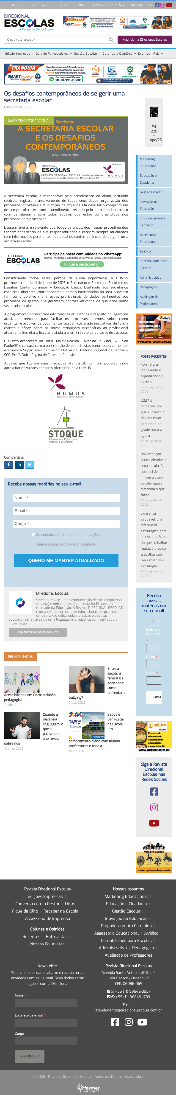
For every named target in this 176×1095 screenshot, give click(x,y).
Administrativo (150, 277)
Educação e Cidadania (148, 179)
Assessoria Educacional (148, 238)
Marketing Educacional (148, 162)
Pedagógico (148, 287)
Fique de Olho (25, 911)
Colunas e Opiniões (118, 54)
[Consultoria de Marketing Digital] (88, 1088)
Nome (152, 656)
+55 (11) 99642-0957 (99, 5)
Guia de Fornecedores (52, 54)
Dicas (70, 904)
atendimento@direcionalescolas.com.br (128, 1010)
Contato (64, 5)
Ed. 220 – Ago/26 (156, 133)
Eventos (144, 54)
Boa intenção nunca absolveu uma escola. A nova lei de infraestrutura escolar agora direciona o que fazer (153, 474)
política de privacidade (77, 544)
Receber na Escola (61, 911)
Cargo (152, 673)
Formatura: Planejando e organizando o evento (152, 373)
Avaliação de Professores (149, 300)
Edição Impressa (17, 54)
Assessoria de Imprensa (47, 918)
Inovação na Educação (149, 205)
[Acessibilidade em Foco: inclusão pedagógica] (22, 679)
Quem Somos (39, 5)
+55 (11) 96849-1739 (137, 5)
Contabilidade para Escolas (154, 264)
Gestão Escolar (85, 54)
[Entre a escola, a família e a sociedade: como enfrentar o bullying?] (86, 679)
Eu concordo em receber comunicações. (68, 535)
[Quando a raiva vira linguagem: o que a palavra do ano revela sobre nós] (22, 725)
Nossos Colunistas (47, 944)
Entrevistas (57, 936)
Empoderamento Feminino (152, 221)
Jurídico (145, 251)
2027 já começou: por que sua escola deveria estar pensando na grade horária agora (152, 418)
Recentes (31, 936)
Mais (156, 54)
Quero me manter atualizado (66, 560)
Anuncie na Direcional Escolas (145, 39)
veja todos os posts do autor (38, 632)
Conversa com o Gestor (37, 904)
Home (16, 5)
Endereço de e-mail (153, 635)
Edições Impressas (45, 896)
